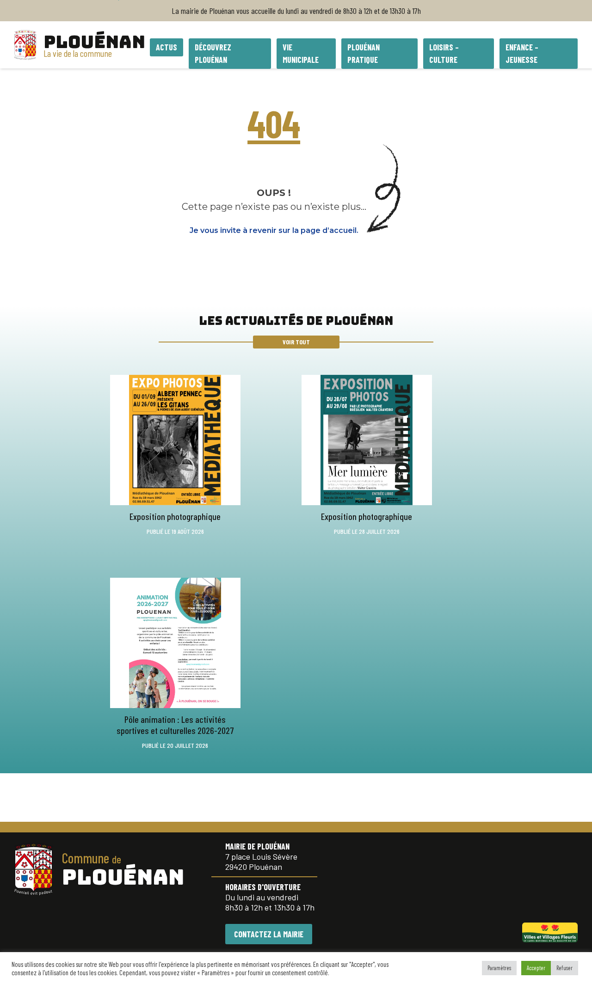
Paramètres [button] (499, 968)
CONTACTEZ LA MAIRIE (268, 934)
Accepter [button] (536, 968)
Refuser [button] (564, 968)
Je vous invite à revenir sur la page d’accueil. (274, 230)
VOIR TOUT (296, 342)
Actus (166, 47)
